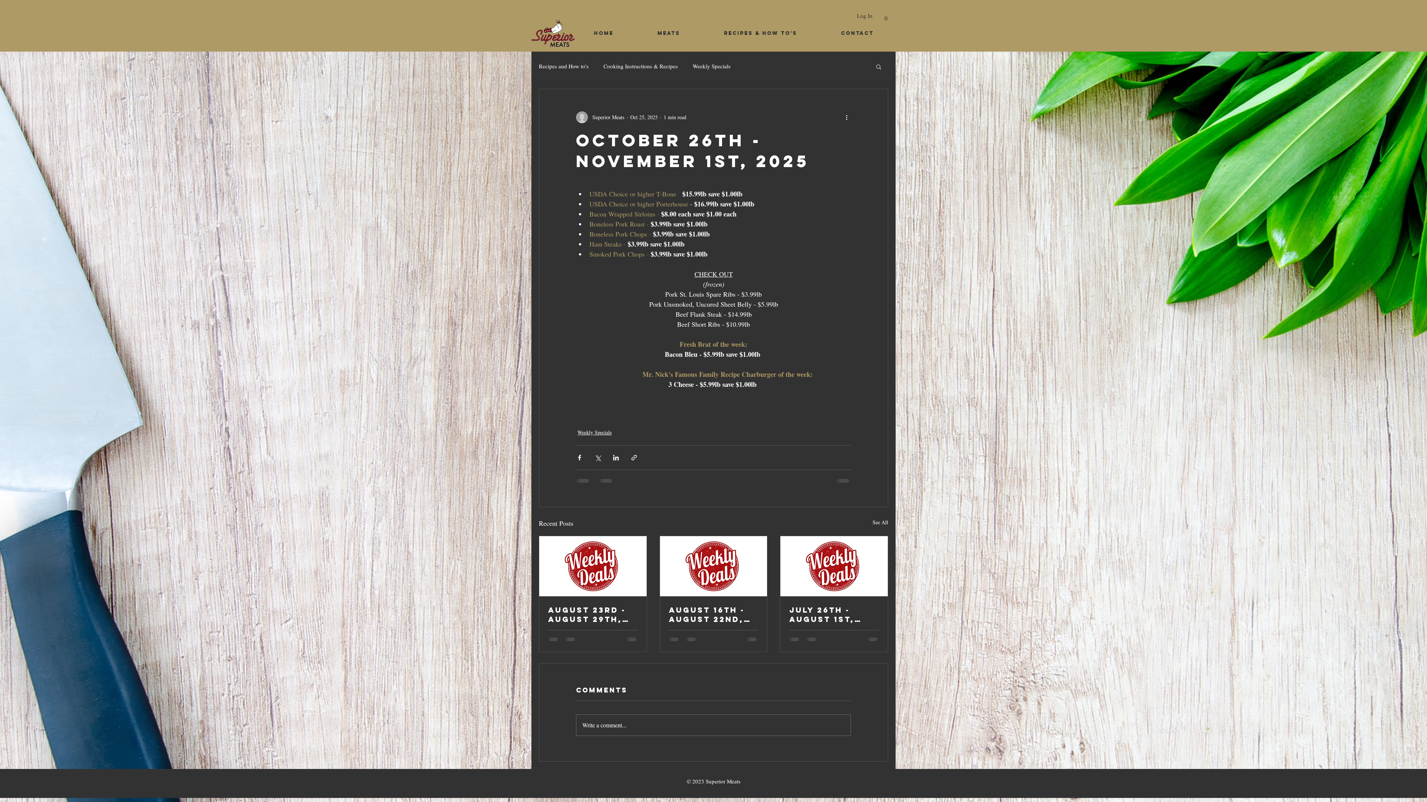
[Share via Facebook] (579, 457)
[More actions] (846, 117)
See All (880, 522)
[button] (885, 15)
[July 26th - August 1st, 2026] (834, 566)
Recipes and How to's (564, 66)
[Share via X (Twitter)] (597, 457)
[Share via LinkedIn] (615, 457)
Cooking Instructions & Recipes (641, 66)
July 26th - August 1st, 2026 (821, 614)
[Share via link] (634, 457)
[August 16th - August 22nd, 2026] (713, 566)
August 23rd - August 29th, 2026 (587, 614)
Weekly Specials (712, 66)
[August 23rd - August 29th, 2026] (593, 566)
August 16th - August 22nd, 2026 (707, 614)
